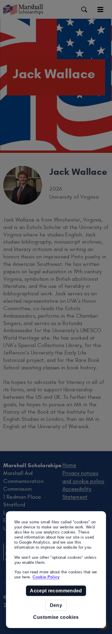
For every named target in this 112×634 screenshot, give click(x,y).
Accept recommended (56, 590)
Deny (56, 605)
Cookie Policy (46, 577)
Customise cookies (56, 617)
